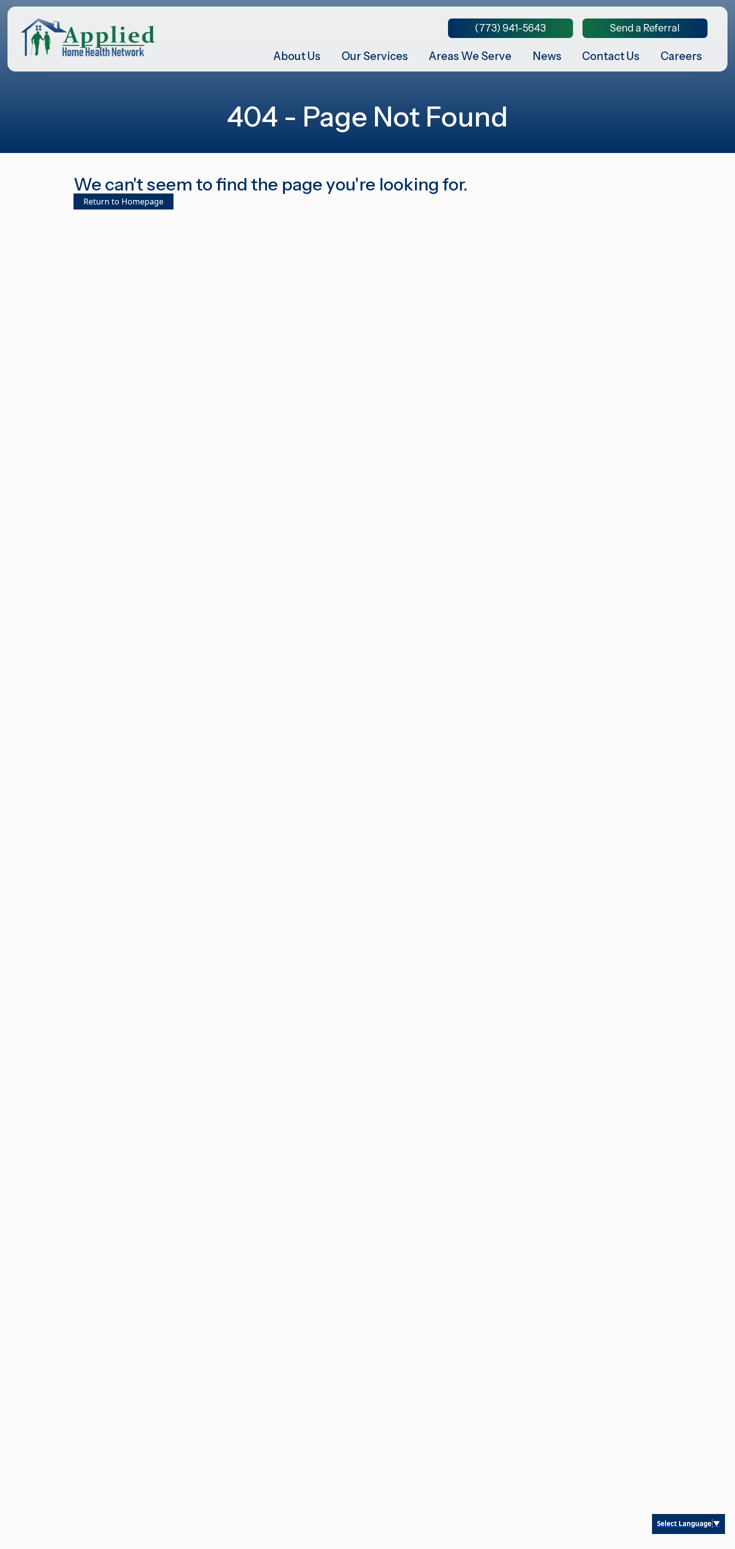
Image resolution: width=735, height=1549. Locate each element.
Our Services (375, 56)
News (547, 56)
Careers (681, 56)
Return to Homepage (124, 201)
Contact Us (611, 56)
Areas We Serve (470, 56)
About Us (296, 56)
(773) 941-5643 (510, 28)
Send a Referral (645, 28)
